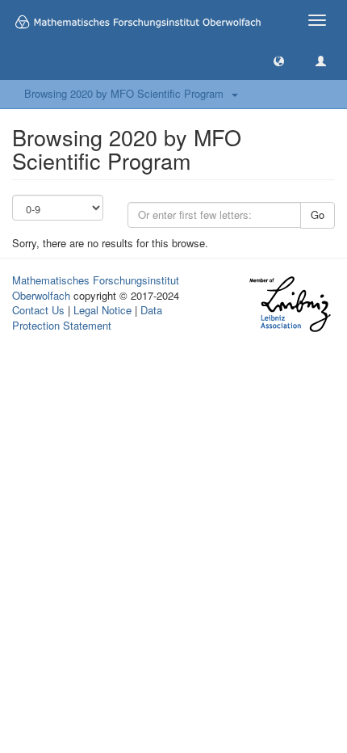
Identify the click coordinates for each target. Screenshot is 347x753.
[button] (279, 60)
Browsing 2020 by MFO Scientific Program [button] (127, 93)
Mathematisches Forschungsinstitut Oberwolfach (95, 287)
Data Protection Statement (87, 317)
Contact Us (38, 310)
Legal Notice (102, 310)
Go (317, 214)
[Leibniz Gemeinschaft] (289, 304)
